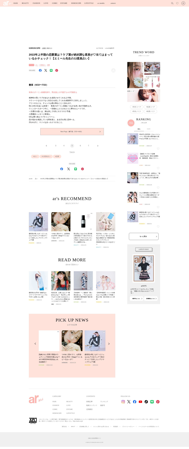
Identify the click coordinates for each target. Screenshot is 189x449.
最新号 (102, 405)
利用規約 (115, 426)
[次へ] (97, 146)
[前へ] (46, 146)
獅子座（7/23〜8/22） (71, 131)
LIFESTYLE (89, 3)
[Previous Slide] (35, 344)
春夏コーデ (151, 107)
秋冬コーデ (137, 107)
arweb (30, 178)
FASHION (36, 3)
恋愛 (48, 65)
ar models (101, 3)
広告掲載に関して (84, 426)
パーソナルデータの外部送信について (149, 426)
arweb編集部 (109, 48)
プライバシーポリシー (128, 426)
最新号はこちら (136, 298)
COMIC (55, 3)
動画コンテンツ (91, 405)
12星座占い (42, 65)
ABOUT (73, 426)
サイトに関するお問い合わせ (101, 426)
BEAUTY (25, 3)
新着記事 (89, 401)
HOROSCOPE (76, 3)
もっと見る (143, 236)
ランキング (104, 401)
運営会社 (64, 426)
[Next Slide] (109, 344)
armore (113, 3)
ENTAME (63, 3)
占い (37, 65)
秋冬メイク (137, 111)
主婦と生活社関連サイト (94, 438)
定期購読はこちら (150, 298)
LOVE (46, 3)
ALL (138, 129)
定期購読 (89, 409)
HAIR (16, 3)
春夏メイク (151, 111)
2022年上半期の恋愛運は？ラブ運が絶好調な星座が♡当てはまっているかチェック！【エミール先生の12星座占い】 (74, 178)
